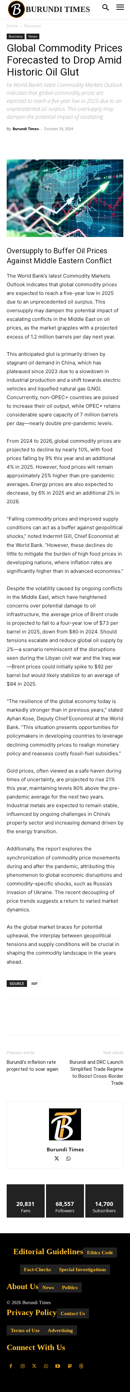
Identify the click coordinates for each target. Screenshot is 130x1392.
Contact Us (73, 1313)
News (32, 36)
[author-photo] (65, 1140)
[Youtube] (58, 1366)
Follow (65, 1186)
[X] (28, 143)
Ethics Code (100, 1252)
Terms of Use (25, 1330)
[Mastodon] (69, 1366)
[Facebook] (13, 143)
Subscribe (104, 1186)
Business (32, 26)
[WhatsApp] (59, 143)
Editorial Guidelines (48, 1251)
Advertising (60, 1330)
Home (12, 26)
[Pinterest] (44, 143)
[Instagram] (22, 1366)
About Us (22, 1286)
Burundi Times (26, 128)
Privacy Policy (32, 1312)
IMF (34, 983)
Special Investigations (82, 1269)
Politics (70, 1287)
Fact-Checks (37, 1269)
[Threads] (81, 1366)
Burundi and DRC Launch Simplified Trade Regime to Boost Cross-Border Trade (96, 1072)
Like (26, 1186)
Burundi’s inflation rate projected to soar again (32, 1065)
